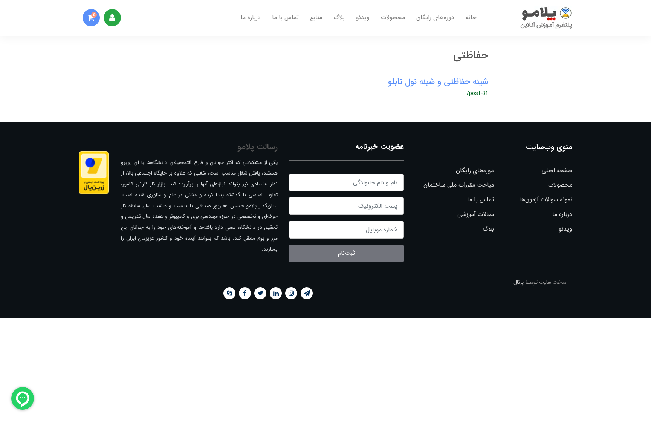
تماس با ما (285, 17)
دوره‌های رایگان (435, 17)
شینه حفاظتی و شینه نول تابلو (438, 81)
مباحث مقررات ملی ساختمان (458, 185)
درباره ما (251, 17)
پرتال (518, 282)
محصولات (393, 17)
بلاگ (339, 17)
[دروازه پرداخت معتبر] (94, 172)
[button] (91, 17)
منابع (316, 17)
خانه (471, 17)
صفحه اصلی (557, 170)
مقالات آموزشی (475, 214)
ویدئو (363, 17)
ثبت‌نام (346, 253)
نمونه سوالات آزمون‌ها (545, 199)
